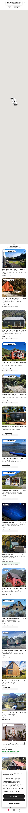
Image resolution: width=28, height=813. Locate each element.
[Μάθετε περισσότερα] (20, 247)
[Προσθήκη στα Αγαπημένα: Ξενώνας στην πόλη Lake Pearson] (24, 408)
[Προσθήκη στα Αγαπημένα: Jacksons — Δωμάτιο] (24, 536)
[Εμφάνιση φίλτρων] (24, 3)
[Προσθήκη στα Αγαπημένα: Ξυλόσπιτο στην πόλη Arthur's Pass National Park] (24, 376)
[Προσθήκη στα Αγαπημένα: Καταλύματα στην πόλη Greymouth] (24, 725)
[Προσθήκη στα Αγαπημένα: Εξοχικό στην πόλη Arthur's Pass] (24, 472)
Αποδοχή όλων (14, 796)
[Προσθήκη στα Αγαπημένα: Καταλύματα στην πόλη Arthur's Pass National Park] (24, 312)
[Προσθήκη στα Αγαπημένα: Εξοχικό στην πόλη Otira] (24, 504)
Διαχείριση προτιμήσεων (14, 803)
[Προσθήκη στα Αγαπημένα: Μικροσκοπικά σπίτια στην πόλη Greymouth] (24, 251)
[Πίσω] (3, 3)
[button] (8, 275)
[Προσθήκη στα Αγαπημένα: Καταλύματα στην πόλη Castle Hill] (24, 600)
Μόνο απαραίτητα (14, 800)
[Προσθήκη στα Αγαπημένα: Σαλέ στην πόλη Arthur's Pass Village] (24, 280)
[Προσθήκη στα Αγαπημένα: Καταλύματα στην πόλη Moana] (24, 440)
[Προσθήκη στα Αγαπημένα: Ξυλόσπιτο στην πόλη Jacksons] (24, 632)
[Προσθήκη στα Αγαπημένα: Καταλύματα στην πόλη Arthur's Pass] (24, 344)
